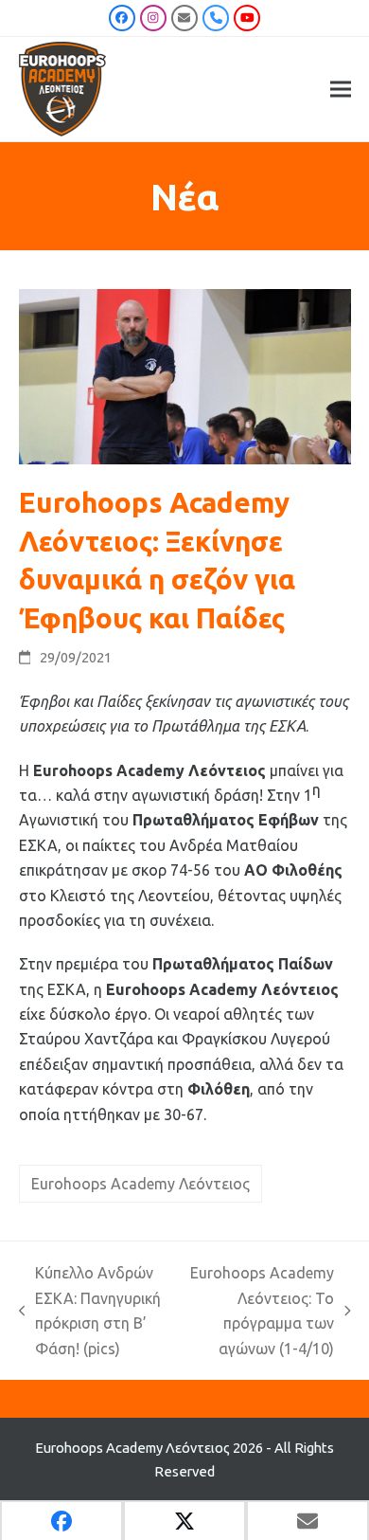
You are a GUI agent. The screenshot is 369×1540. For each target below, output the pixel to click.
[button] (340, 90)
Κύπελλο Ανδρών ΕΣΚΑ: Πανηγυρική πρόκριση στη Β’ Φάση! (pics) (90, 1310)
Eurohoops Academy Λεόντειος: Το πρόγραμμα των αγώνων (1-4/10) (262, 1310)
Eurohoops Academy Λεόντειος (140, 1183)
